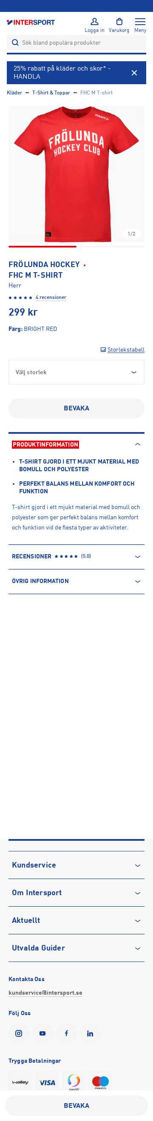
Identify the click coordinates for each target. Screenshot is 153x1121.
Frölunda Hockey (43, 264)
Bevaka (77, 408)
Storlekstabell (126, 349)
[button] (76, 174)
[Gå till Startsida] (31, 22)
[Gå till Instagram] (20, 1033)
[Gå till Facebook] (68, 1033)
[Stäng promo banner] (134, 73)
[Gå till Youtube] (44, 1033)
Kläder (14, 93)
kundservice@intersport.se (45, 992)
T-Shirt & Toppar (51, 93)
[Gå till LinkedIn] (92, 1033)
